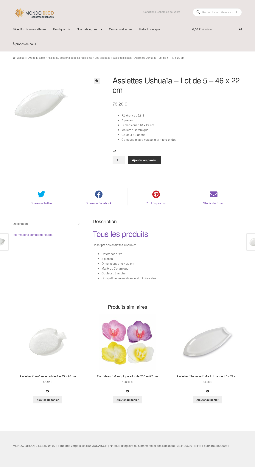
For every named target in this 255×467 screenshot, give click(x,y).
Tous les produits (120, 233)
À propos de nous (24, 44)
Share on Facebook (99, 203)
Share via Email (213, 203)
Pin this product (156, 203)
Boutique (59, 29)
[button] (97, 81)
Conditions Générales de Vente (161, 12)
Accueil (21, 57)
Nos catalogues (87, 29)
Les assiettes (102, 57)
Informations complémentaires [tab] (32, 234)
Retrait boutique (149, 29)
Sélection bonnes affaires (29, 29)
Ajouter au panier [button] (48, 400)
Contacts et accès (121, 29)
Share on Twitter (41, 203)
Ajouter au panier (144, 160)
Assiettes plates (122, 57)
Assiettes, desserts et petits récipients (70, 57)
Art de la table (36, 57)
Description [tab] (20, 223)
